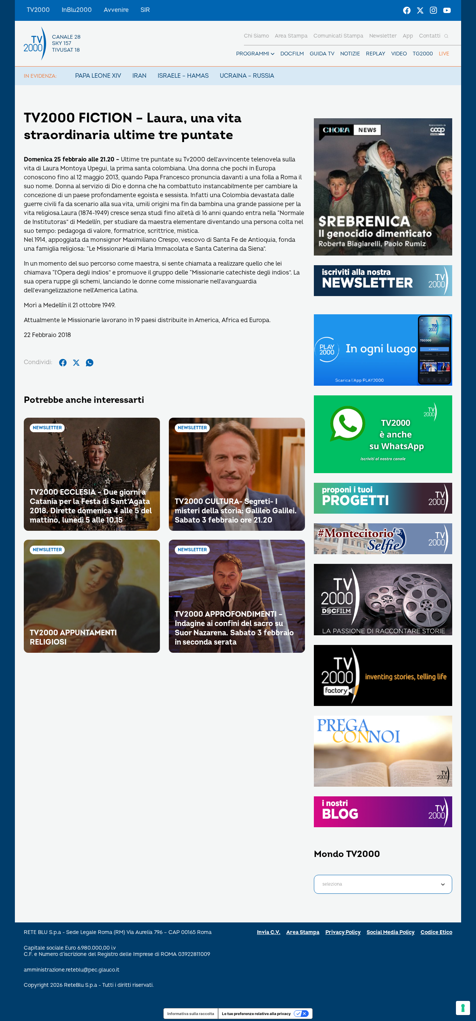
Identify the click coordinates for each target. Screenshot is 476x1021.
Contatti (429, 36)
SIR (145, 10)
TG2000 (423, 54)
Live (444, 54)
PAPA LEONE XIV (98, 76)
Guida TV (322, 54)
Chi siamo (256, 36)
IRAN (139, 76)
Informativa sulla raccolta (190, 1013)
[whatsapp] (89, 362)
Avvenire (116, 10)
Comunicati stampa (338, 36)
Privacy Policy (343, 932)
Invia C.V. (268, 932)
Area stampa (291, 36)
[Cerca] (446, 36)
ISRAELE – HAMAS (183, 76)
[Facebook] (407, 10)
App (408, 36)
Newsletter (383, 36)
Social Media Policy (391, 932)
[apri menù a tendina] (272, 53)
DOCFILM (292, 54)
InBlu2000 (77, 10)
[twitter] (76, 362)
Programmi (252, 54)
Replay (375, 54)
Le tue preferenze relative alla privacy (256, 1013)
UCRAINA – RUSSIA (247, 76)
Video (399, 54)
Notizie (350, 54)
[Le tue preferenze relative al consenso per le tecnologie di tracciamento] (463, 1008)
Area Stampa (302, 932)
